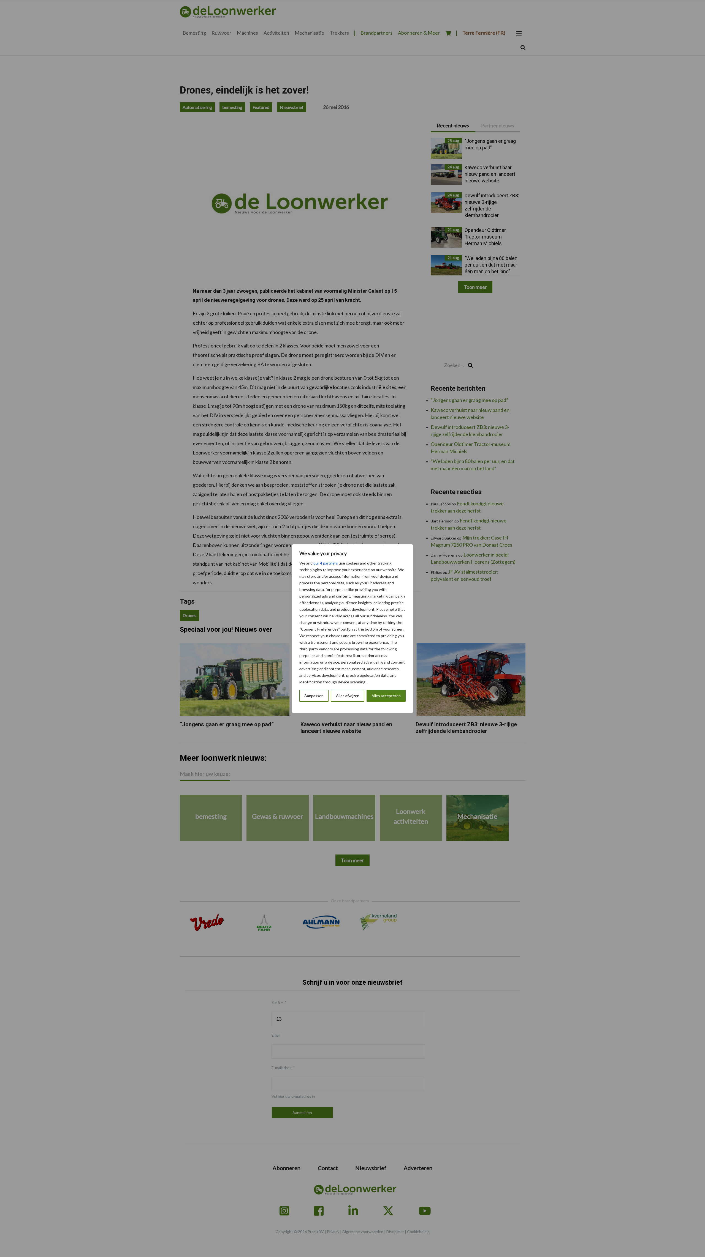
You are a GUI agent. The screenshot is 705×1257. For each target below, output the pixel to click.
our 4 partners (325, 563)
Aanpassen (314, 695)
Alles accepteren (386, 695)
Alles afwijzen (347, 695)
